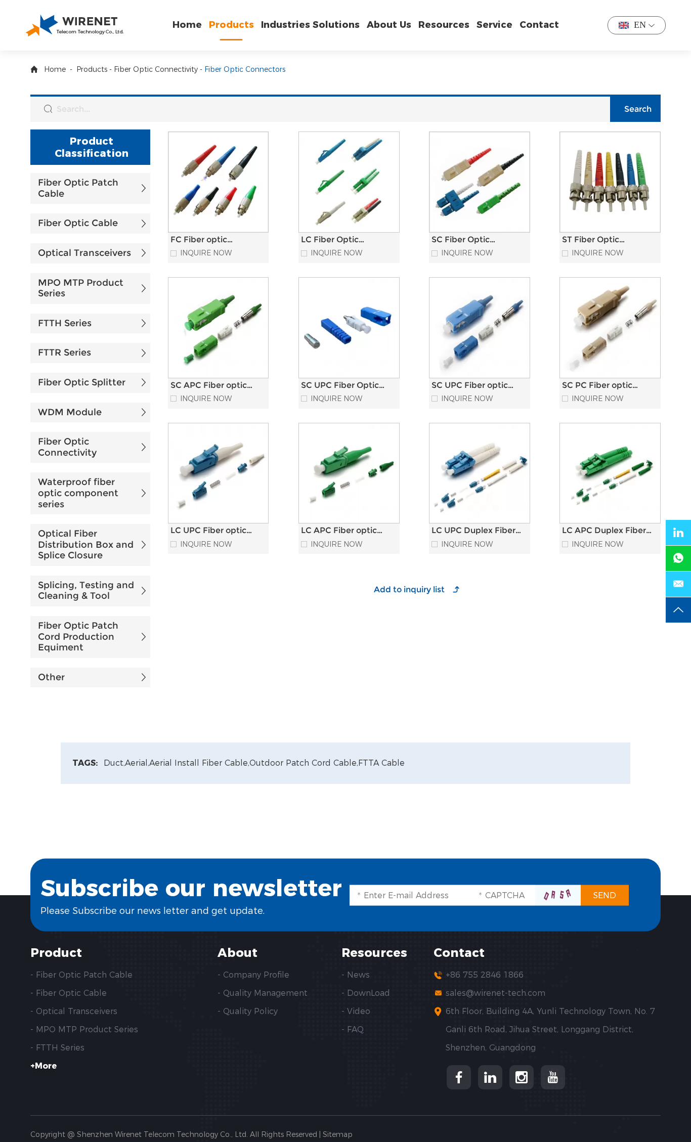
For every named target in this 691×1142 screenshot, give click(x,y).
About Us (389, 24)
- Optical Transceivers (73, 1011)
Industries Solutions (310, 24)
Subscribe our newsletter (191, 887)
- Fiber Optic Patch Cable (81, 975)
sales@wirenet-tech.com (495, 993)
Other (51, 677)
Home (187, 24)
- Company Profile (253, 975)
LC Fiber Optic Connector (330, 244)
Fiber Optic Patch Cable (78, 188)
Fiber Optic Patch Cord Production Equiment (78, 636)
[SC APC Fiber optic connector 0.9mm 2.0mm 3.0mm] (218, 327)
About (237, 953)
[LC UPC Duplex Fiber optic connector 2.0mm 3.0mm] (479, 473)
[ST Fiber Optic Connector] (610, 182)
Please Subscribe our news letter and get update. (152, 910)
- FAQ (352, 1029)
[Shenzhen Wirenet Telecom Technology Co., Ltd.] (74, 25)
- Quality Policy (248, 1011)
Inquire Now (206, 253)
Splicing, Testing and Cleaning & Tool (86, 591)
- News (355, 975)
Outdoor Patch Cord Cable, (303, 763)
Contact (539, 24)
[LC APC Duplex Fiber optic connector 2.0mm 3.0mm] (610, 473)
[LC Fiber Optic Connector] (349, 182)
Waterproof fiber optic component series (78, 492)
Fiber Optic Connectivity (156, 69)
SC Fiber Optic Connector (460, 244)
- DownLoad (365, 993)
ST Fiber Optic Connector (590, 244)
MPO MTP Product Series (80, 288)
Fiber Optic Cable (78, 223)
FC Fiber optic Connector (198, 244)
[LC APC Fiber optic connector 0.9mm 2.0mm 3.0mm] (349, 473)
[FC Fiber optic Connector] (218, 182)
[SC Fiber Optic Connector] (479, 182)
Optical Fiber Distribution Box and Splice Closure (86, 544)
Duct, (114, 763)
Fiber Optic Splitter (81, 382)
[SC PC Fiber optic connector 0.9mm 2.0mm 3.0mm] (610, 327)
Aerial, (137, 763)
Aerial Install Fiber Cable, (199, 763)
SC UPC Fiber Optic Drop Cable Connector (346, 390)
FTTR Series (64, 352)
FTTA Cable (381, 763)
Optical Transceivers (84, 252)
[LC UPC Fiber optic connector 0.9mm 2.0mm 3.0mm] (218, 473)
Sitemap (338, 1134)
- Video (355, 1011)
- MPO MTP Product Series (84, 1029)
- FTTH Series (57, 1047)
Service (494, 24)
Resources (443, 24)
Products (231, 24)
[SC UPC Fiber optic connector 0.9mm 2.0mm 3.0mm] (479, 327)
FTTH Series (65, 323)
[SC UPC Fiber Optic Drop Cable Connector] (349, 327)
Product (56, 953)
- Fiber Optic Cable (68, 993)
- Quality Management (263, 993)
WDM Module (70, 412)
